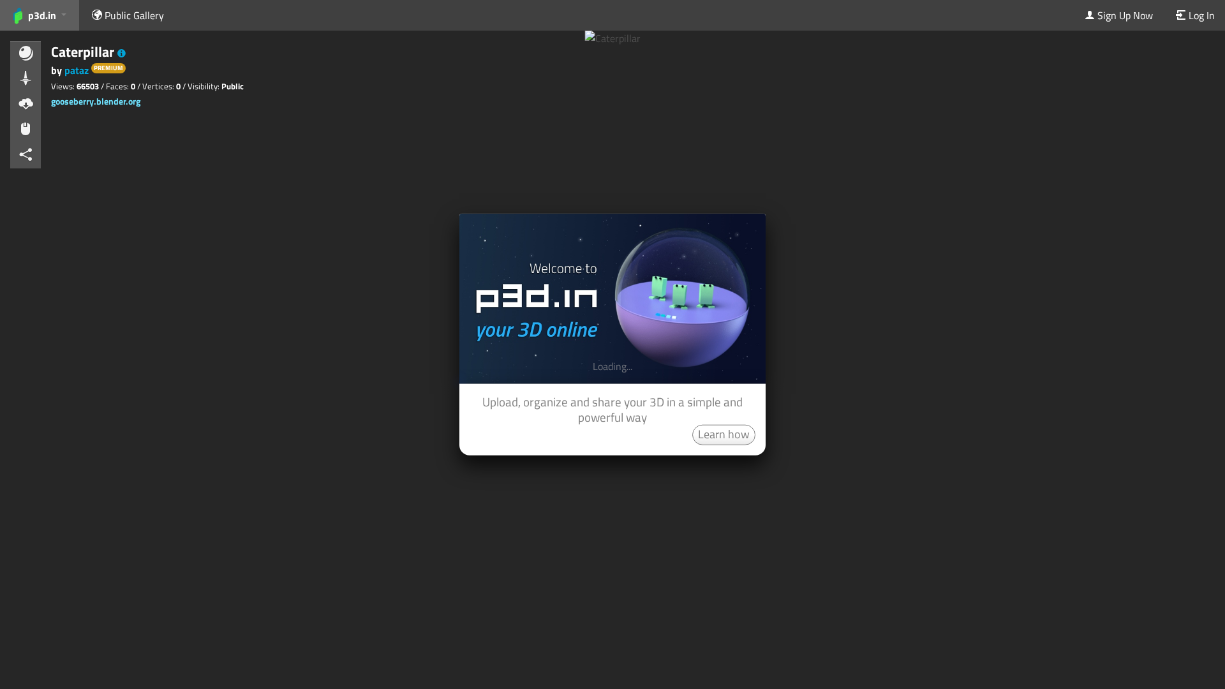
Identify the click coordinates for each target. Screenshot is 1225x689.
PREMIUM (108, 68)
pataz (76, 70)
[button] (121, 53)
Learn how (724, 433)
